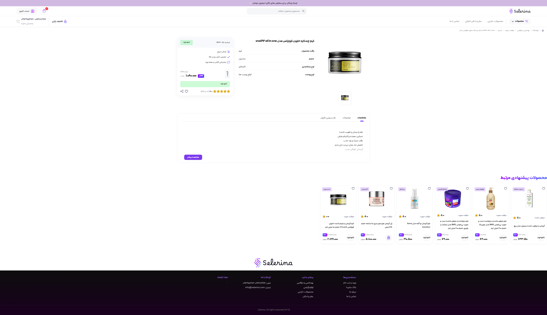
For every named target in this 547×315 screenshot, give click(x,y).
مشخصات (361, 118)
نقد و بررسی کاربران (328, 118)
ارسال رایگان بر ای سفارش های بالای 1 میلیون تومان (274, 3)
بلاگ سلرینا (351, 287)
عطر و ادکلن (308, 296)
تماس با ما (454, 21)
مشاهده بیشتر (193, 157)
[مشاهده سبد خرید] (44, 11)
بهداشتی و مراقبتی (305, 283)
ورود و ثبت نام (349, 283)
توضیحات (346, 118)
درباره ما (352, 292)
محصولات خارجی (495, 21)
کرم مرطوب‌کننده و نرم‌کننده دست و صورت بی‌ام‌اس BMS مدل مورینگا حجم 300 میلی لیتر (492, 225)
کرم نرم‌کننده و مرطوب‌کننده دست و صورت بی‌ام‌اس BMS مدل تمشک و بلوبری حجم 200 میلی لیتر (454, 225)
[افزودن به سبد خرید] (388, 237)
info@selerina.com (255, 287)
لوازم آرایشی (308, 287)
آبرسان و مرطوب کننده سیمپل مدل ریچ (529, 225)
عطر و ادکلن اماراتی (473, 21)
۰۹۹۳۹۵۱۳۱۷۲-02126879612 (254, 283)
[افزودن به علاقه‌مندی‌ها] (542, 188)
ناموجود (541, 237)
